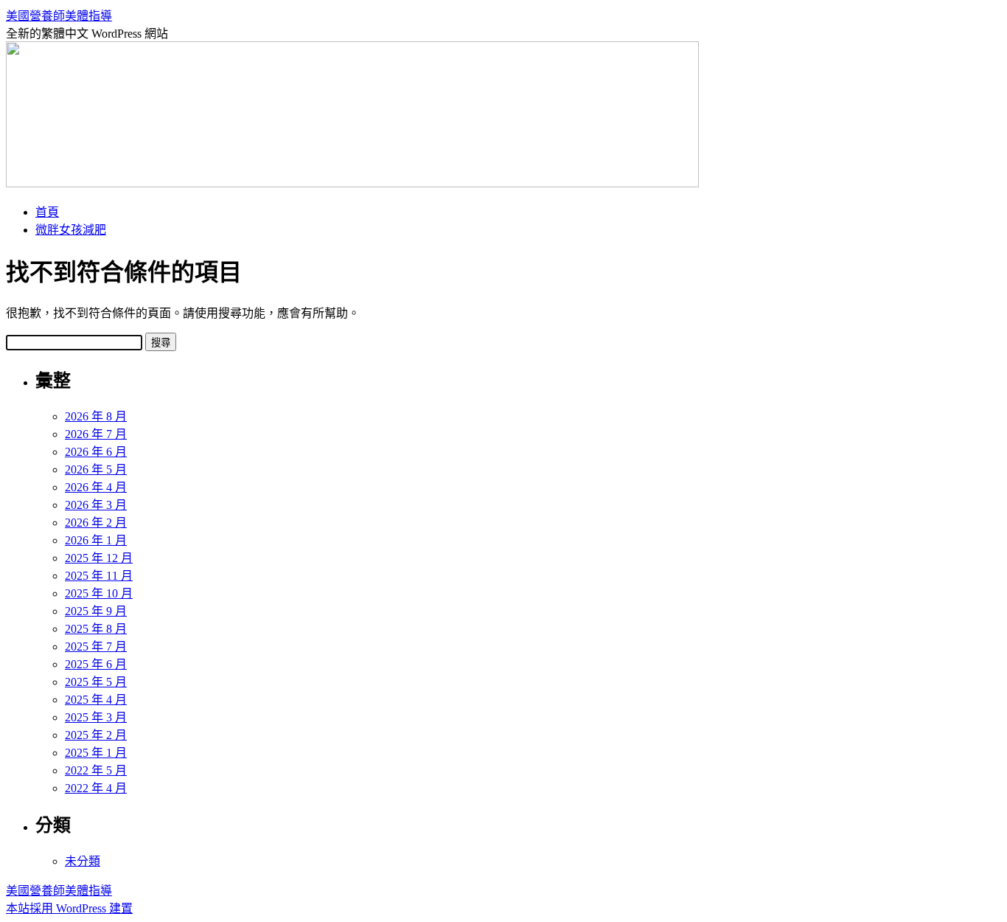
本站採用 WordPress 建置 (69, 908)
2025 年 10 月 (99, 593)
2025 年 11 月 (99, 575)
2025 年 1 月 (96, 752)
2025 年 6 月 (96, 664)
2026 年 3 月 (96, 505)
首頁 (47, 212)
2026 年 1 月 (96, 540)
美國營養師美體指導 (59, 16)
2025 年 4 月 (96, 699)
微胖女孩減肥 (70, 229)
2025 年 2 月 (96, 735)
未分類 (82, 861)
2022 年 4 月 (96, 788)
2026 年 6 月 (96, 452)
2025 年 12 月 (99, 558)
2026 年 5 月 (96, 469)
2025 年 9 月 (96, 611)
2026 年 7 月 (96, 434)
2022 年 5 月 (96, 770)
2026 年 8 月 (96, 416)
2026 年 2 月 (96, 522)
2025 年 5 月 (96, 682)
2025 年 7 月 (96, 646)
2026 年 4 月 (96, 487)
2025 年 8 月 (96, 629)
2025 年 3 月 (96, 717)
